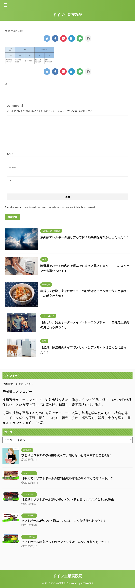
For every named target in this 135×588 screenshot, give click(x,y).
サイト (10, 181)
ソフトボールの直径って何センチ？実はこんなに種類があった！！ (65, 542)
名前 (10, 153)
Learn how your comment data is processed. (71, 207)
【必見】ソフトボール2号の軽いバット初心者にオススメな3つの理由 (67, 499)
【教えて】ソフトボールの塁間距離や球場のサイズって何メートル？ (67, 478)
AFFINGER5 (87, 583)
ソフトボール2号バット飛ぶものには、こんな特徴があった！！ (63, 520)
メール (11, 167)
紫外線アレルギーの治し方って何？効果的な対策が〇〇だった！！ (84, 237)
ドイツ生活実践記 (67, 14)
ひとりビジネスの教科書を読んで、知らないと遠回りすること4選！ (66, 455)
